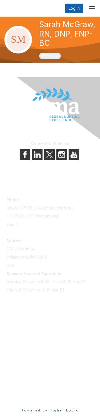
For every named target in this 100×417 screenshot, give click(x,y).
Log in (74, 8)
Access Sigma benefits (27, 331)
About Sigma (17, 375)
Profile (51, 55)
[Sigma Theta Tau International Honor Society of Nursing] (50, 104)
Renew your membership (29, 339)
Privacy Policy (19, 382)
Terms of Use (18, 390)
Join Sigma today (22, 324)
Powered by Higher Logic (50, 410)
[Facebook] (25, 154)
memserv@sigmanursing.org (32, 232)
